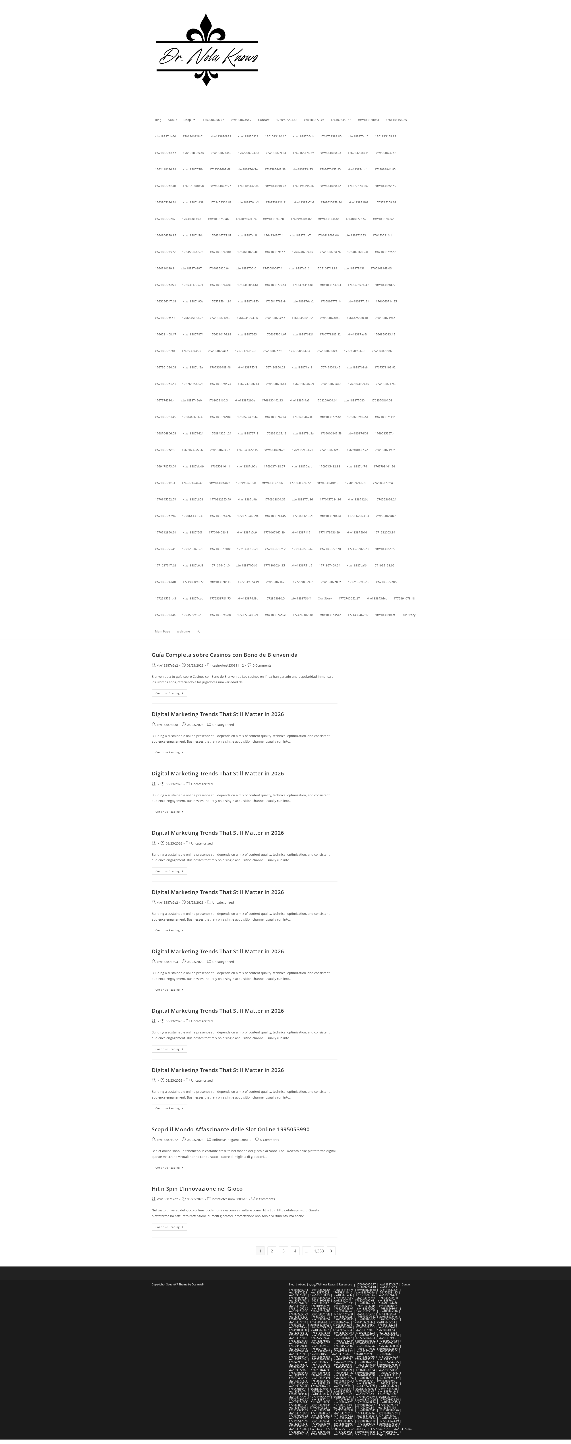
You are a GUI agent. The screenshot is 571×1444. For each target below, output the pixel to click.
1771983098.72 (344, 1421)
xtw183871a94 (167, 962)
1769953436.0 (298, 1394)
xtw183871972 (319, 1324)
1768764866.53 (298, 1378)
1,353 (319, 1251)
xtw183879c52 (321, 1308)
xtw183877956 (319, 1394)
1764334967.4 (318, 1322)
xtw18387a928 (343, 1316)
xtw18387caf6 (388, 1418)
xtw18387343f (343, 1333)
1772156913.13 (366, 1423)
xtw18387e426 (343, 1402)
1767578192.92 (344, 1362)
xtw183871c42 (388, 1343)
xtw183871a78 (298, 1423)
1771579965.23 (298, 1415)
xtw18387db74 (298, 1365)
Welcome (393, 1434)
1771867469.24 (366, 1418)
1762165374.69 (343, 1298)
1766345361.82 (343, 1346)
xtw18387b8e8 (321, 1362)
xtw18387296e (298, 1370)
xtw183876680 (365, 1324)
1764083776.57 (298, 1319)
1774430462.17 (320, 1434)
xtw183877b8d (321, 1399)
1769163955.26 (298, 1383)
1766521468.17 (320, 1349)
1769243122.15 (343, 1383)
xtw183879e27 (388, 1327)
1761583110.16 (342, 1292)
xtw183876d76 (342, 1327)
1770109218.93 (387, 1394)
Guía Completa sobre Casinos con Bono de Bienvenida (225, 654)
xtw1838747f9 (297, 1300)
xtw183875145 (321, 1373)
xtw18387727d (388, 1413)
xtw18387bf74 (297, 1391)
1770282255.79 (365, 1397)
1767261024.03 (388, 1357)
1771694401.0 (387, 1415)
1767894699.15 (298, 1367)
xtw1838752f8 (297, 1354)
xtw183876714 (298, 1375)
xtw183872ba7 (340, 1322)
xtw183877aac (343, 1375)
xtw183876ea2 (366, 1341)
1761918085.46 (365, 1295)
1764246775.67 (389, 1319)
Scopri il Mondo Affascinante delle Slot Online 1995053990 (231, 1129)
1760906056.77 (366, 1284)
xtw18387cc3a (321, 1298)
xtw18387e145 (388, 1402)
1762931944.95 (388, 1303)
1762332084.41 (388, 1298)
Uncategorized (223, 725)
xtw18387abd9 (388, 1386)
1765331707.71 (298, 1335)
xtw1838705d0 (298, 1418)
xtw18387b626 (366, 1383)
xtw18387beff (342, 1434)
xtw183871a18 (387, 1359)
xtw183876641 (343, 1365)
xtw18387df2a (297, 1359)
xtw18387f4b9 (387, 1391)
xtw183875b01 (321, 1410)
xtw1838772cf (388, 1287)
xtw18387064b (365, 1292)
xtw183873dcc (358, 1429)
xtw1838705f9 (342, 1300)
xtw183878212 (343, 1413)
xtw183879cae (321, 1346)
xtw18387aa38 (167, 725)
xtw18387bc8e (366, 1373)
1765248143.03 (365, 1333)
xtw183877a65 (388, 1365)
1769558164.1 (298, 1389)
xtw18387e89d (343, 1423)
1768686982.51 (365, 1375)
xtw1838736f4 (297, 1429)
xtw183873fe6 (366, 1357)
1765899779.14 (389, 1341)
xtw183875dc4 (321, 1357)
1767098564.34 (298, 1357)
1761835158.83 (320, 1295)
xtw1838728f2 (321, 1415)
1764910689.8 (298, 1330)
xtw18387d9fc (387, 1397)
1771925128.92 (298, 1421)
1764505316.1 (298, 1324)
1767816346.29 (366, 1365)
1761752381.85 (388, 1292)
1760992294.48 (366, 1287)
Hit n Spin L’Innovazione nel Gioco (197, 1188)
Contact (406, 1284)
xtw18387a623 (366, 1362)
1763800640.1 (387, 1314)
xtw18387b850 (321, 1341)
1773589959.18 (298, 1432)
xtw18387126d (366, 1399)
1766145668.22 (365, 1343)
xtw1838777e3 (366, 1335)
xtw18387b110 (366, 1421)
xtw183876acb (365, 1389)
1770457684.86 (344, 1399)
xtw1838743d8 (321, 1421)
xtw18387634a (403, 1429)
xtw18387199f (343, 1386)
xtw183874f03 (343, 1381)
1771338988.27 (320, 1413)
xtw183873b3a (298, 1381)
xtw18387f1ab (297, 1327)
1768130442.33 (320, 1370)
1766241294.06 (298, 1346)
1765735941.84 (298, 1341)
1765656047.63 (365, 1338)
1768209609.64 (365, 1370)
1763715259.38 (343, 1314)
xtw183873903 (298, 1338)
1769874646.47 (364, 1391)
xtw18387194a (298, 1349)
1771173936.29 (298, 1410)
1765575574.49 (320, 1338)
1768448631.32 (344, 1373)
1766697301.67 (298, 1351)
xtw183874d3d (366, 1426)
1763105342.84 (365, 1306)
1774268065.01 (389, 1432)
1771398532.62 (365, 1413)
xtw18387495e (388, 1338)
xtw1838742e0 (365, 1367)
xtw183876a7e (387, 1300)
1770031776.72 (342, 1394)
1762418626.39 (320, 1300)
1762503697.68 (364, 1300)
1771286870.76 (389, 1410)
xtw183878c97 (321, 1383)
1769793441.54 (320, 1391)
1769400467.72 (320, 1386)
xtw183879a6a (341, 1354)
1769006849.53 (320, 1381)
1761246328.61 (389, 1290)
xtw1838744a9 (388, 1295)
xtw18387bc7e (388, 1306)
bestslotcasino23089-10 (229, 1199)
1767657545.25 (389, 1362)
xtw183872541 (366, 1410)
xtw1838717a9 (321, 1367)
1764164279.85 (344, 1319)
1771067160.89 (364, 1407)
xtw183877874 (343, 1349)
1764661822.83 (387, 1324)
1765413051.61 (344, 1335)
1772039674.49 (389, 1421)
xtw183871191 (387, 1407)
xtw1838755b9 (366, 1308)
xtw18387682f (321, 1351)
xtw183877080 (388, 1370)
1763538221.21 (366, 1311)
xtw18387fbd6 (343, 1343)
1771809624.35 (320, 1418)
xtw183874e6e (366, 1432)
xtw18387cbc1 (366, 1303)
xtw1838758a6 (298, 1316)
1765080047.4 (386, 1330)
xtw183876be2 (343, 1311)
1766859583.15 (387, 1351)
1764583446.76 (342, 1324)
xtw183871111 (388, 1375)
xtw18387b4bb (342, 1295)
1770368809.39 (298, 1399)
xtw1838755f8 (342, 1359)
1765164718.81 (320, 1333)
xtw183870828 (298, 1292)
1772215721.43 (298, 1426)
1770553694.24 (389, 1399)
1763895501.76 (320, 1316)
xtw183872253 (386, 1322)
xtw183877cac (321, 1426)
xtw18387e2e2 (167, 665)
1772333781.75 (343, 1426)
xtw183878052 (321, 1319)
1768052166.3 (387, 1367)
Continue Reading (171, 694)
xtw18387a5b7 (389, 1284)
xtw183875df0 (297, 1295)
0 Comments (262, 665)
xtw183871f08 (321, 1314)
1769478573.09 (365, 1386)
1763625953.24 (298, 1314)
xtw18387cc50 (386, 1381)
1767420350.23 (364, 1359)
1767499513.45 (298, 1362)
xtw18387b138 (298, 1311)
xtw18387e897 (319, 1330)
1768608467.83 (320, 1375)
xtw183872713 (366, 1378)
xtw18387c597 (343, 1306)
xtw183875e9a (366, 1298)
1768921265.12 (389, 1378)
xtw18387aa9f (365, 1351)
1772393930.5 (388, 1426)
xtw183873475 (321, 1303)
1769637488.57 (342, 1389)
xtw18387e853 (388, 1333)
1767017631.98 (363, 1354)
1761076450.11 (298, 1290)
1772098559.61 (320, 1423)
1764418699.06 (363, 1322)
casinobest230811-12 (228, 665)
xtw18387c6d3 (366, 1415)
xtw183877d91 (298, 1343)
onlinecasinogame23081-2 (231, 1140)
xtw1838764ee (321, 1335)
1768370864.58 (298, 1373)
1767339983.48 (320, 1359)
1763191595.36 (298, 1308)
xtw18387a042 (366, 1346)
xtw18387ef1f (297, 1322)
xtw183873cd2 (298, 1434)
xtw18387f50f (297, 1407)
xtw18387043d (321, 1405)
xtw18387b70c (366, 1319)
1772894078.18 (380, 1429)
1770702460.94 (366, 1402)
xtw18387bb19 (365, 1394)
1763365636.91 (389, 1308)
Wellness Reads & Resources (334, 1284)
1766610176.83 (366, 1349)
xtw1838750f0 (364, 1330)
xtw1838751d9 (343, 1418)
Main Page (376, 1434)
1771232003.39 (344, 1410)
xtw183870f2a (297, 1397)
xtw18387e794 (298, 1402)
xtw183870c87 (366, 1314)
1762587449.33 (298, 1303)
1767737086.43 (320, 1365)
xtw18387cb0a (319, 1389)
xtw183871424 (321, 1378)
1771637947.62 (343, 1415)
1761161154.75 (344, 1290)
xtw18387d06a (321, 1290)
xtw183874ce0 (298, 1386)
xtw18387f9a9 (343, 1370)
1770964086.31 (319, 1407)
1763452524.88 (320, 1311)
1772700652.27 (335, 1429)
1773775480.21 (344, 1432)
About (302, 1284)
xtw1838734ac (388, 1316)
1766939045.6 (319, 1354)
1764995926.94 (342, 1330)
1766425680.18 (389, 1346)
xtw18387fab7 (366, 1405)
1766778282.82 (343, 1351)
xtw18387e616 (298, 1333)
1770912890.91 (388, 1405)
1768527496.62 (389, 1373)
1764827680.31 (365, 1327)
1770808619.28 (298, 1405)
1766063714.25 (320, 1343)
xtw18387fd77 (343, 1338)
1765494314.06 (389, 1335)
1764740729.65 (320, 1327)
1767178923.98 (343, 1357)
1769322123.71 (389, 1383)
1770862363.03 (344, 1405)
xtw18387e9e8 (321, 1432)
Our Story (316, 1429)
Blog (291, 1284)
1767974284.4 (343, 1367)
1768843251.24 (344, 1378)
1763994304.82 (366, 1316)
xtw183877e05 (388, 1423)
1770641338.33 (320, 1402)
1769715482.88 (387, 1389)
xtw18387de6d (366, 1290)
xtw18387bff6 (385, 1354)
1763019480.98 (320, 1306)
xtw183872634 (388, 1349)
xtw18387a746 (388, 1311)
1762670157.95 (344, 1303)
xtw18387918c (298, 1413)
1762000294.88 (298, 1298)
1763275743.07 (343, 1308)
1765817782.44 (344, 1341)
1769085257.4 (364, 1381)
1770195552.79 (320, 1397)
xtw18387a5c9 (342, 1407)
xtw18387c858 (342, 1397)
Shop (312, 1285)
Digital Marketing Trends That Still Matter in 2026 (218, 714)
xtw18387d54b (298, 1306)
